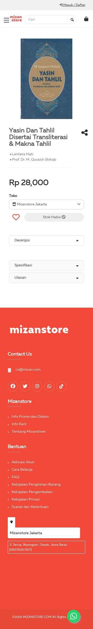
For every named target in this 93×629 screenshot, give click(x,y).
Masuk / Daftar (74, 5)
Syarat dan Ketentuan (30, 507)
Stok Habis (52, 217)
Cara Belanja (22, 469)
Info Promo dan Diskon (30, 416)
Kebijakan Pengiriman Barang (36, 484)
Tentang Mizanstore (28, 431)
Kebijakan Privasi (26, 499)
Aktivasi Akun (23, 462)
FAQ (15, 477)
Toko (13, 196)
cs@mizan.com (28, 369)
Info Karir (19, 424)
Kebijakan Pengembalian (32, 492)
